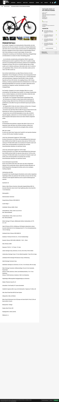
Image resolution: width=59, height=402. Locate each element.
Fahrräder (13, 2)
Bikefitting (25, 2)
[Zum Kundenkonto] (53, 3)
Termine (37, 2)
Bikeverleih (31, 2)
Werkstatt (19, 2)
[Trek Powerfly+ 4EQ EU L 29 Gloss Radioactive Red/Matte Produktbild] (19, 22)
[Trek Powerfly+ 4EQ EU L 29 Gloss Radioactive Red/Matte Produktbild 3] (19, 38)
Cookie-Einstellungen (45, 400)
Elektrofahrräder (7, 6)
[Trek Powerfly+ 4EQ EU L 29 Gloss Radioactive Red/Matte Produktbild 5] (33, 38)
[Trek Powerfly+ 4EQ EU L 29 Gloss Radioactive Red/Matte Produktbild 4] (26, 38)
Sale (42, 2)
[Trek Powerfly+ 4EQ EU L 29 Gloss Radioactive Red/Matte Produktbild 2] (13, 38)
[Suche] (50, 3)
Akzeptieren (56, 400)
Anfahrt (46, 2)
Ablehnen (51, 400)
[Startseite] (2, 6)
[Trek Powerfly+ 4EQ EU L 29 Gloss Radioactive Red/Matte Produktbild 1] (6, 38)
